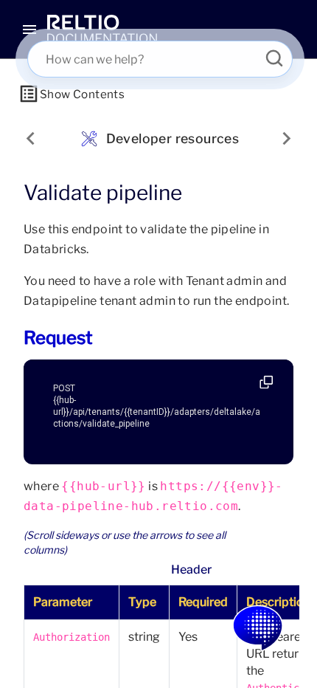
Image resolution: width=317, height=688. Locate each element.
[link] (102, 29)
